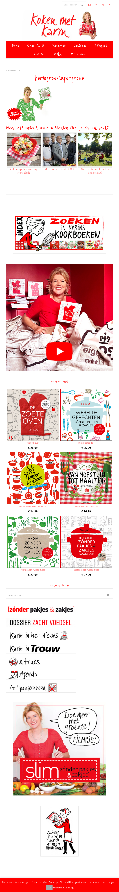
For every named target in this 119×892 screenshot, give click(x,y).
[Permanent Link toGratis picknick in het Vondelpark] (95, 165)
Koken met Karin (59, 25)
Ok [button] (49, 887)
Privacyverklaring (63, 887)
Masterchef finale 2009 (59, 169)
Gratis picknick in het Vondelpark (95, 170)
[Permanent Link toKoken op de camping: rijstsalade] (24, 165)
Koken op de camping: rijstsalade (23, 170)
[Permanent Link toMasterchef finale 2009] (59, 165)
